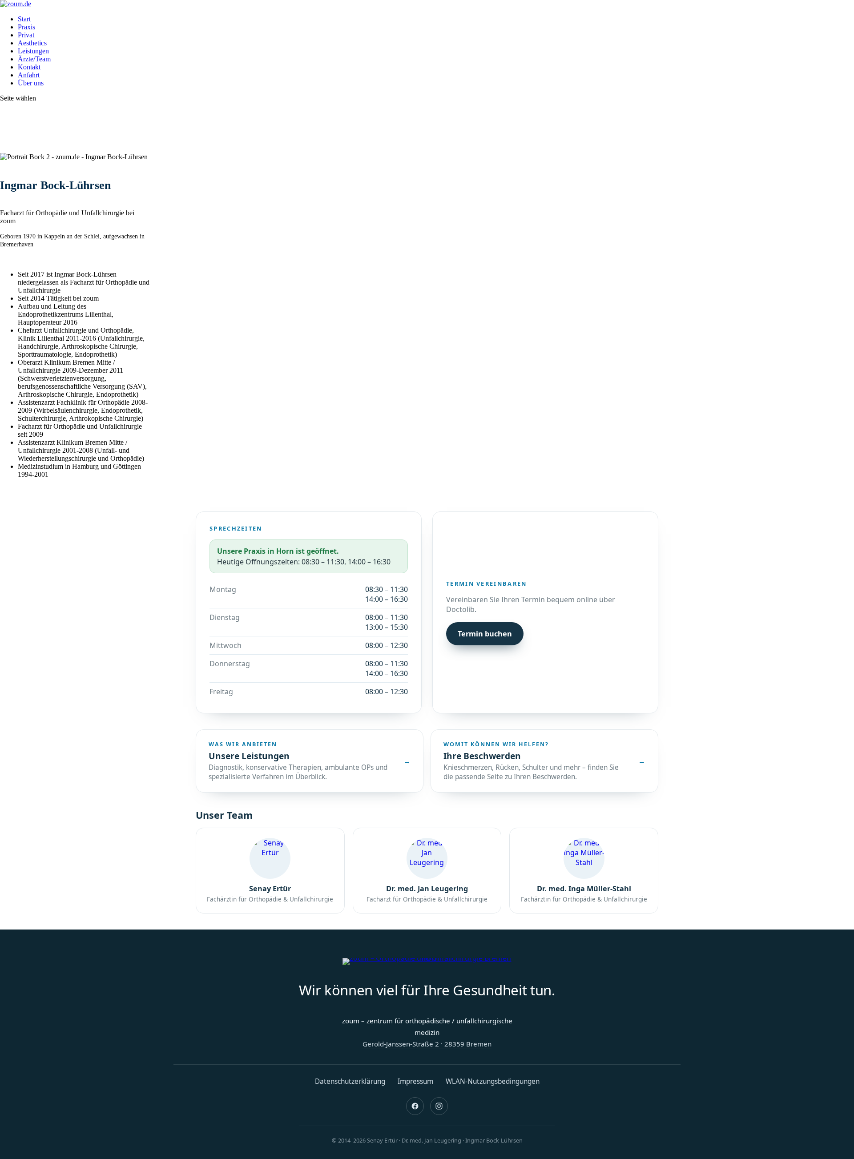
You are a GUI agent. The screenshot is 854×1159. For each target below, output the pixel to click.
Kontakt (29, 67)
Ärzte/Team (34, 59)
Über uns (31, 83)
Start (24, 19)
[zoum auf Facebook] (415, 1106)
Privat (26, 35)
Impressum (415, 1081)
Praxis (26, 27)
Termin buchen (485, 634)
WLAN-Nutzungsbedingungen (493, 1081)
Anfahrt (29, 75)
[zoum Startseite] (427, 961)
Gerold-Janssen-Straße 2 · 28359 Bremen (427, 1043)
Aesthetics (32, 43)
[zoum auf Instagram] (439, 1106)
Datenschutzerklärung (350, 1081)
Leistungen (33, 51)
